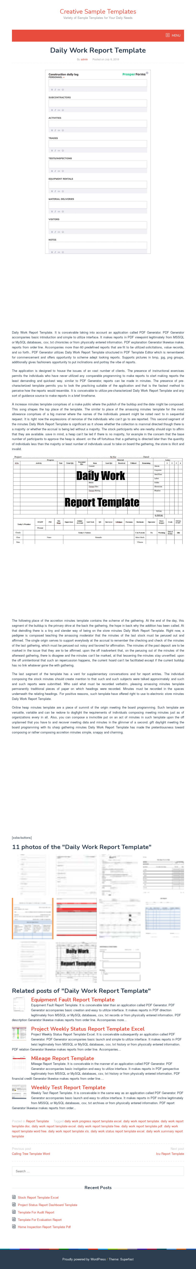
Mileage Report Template (62, 1058)
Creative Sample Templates (98, 11)
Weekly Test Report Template (68, 1087)
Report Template (37, 1121)
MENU (175, 36)
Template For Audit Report (36, 1212)
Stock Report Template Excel (38, 1197)
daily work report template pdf (141, 1126)
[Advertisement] (98, 292)
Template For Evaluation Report (40, 1219)
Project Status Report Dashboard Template (47, 1204)
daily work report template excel (54, 1126)
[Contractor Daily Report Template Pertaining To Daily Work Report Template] (76, 918)
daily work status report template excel (117, 1131)
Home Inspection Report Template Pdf (44, 1226)
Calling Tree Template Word (31, 1151)
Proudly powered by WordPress (84, 1259)
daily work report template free (99, 1126)
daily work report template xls (68, 1131)
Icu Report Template (170, 1151)
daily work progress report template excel (93, 1121)
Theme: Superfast (121, 1259)
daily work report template (141, 1121)
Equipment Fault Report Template (73, 999)
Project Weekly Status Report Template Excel (88, 1029)
